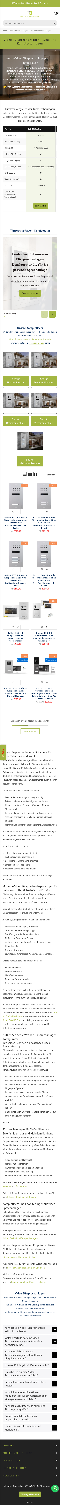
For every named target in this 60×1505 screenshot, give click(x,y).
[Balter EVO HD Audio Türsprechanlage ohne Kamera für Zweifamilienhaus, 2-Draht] (44, 498)
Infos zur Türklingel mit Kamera (21, 1197)
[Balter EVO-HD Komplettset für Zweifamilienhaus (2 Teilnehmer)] (44, 614)
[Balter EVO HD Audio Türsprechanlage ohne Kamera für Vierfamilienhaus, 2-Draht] (44, 556)
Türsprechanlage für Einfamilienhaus (19, 1257)
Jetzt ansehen (40, 206)
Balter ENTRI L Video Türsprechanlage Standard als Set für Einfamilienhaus (15, 692)
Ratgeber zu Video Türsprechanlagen (28, 1282)
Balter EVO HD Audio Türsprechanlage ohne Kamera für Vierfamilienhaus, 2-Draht (44, 580)
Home (5, 30)
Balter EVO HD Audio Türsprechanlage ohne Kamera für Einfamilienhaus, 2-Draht (16, 522)
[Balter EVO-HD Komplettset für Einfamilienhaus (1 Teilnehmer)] (16, 614)
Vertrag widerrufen (30, 1494)
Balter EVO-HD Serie (12, 1020)
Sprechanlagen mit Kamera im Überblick (26, 1267)
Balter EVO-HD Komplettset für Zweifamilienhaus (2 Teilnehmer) (44, 637)
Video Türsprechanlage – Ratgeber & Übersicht (30, 339)
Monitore (7, 1186)
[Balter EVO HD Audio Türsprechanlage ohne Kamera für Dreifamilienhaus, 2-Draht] (16, 556)
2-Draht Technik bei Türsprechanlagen (20, 1238)
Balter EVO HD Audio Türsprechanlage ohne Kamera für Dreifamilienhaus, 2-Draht (16, 580)
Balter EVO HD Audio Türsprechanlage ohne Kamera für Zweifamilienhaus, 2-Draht (44, 522)
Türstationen (21, 1186)
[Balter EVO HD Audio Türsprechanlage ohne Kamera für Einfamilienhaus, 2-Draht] (16, 498)
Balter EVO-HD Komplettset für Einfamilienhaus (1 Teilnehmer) (16, 637)
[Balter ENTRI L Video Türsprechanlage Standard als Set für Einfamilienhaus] (16, 669)
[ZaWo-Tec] (30, 14)
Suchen (30, 1502)
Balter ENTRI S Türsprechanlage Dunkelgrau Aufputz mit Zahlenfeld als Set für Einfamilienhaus (44, 693)
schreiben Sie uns (36, 343)
